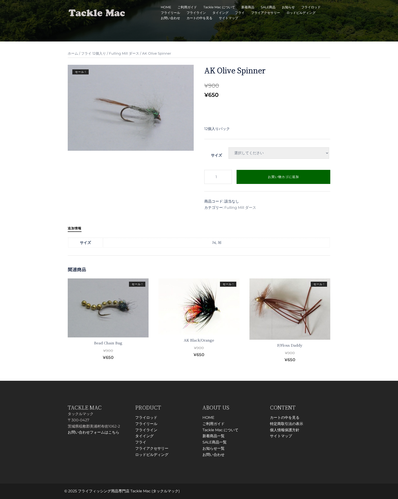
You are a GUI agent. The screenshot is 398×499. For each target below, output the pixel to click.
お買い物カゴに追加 (283, 177)
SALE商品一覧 (214, 442)
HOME (166, 7)
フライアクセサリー (265, 13)
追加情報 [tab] (75, 228)
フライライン (196, 13)
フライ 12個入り (93, 53)
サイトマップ (228, 18)
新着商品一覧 (213, 436)
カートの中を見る (199, 18)
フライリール (170, 13)
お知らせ (288, 7)
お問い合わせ (170, 18)
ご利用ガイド (187, 7)
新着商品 (247, 7)
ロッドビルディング (301, 13)
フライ (240, 13)
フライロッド (311, 7)
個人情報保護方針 (284, 430)
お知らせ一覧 (213, 448)
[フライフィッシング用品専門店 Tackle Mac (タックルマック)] (97, 12)
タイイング (220, 13)
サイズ (216, 155)
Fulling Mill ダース (124, 53)
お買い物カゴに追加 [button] (111, 357)
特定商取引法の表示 (286, 424)
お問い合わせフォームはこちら (93, 432)
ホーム (73, 53)
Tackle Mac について (219, 7)
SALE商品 (268, 7)
